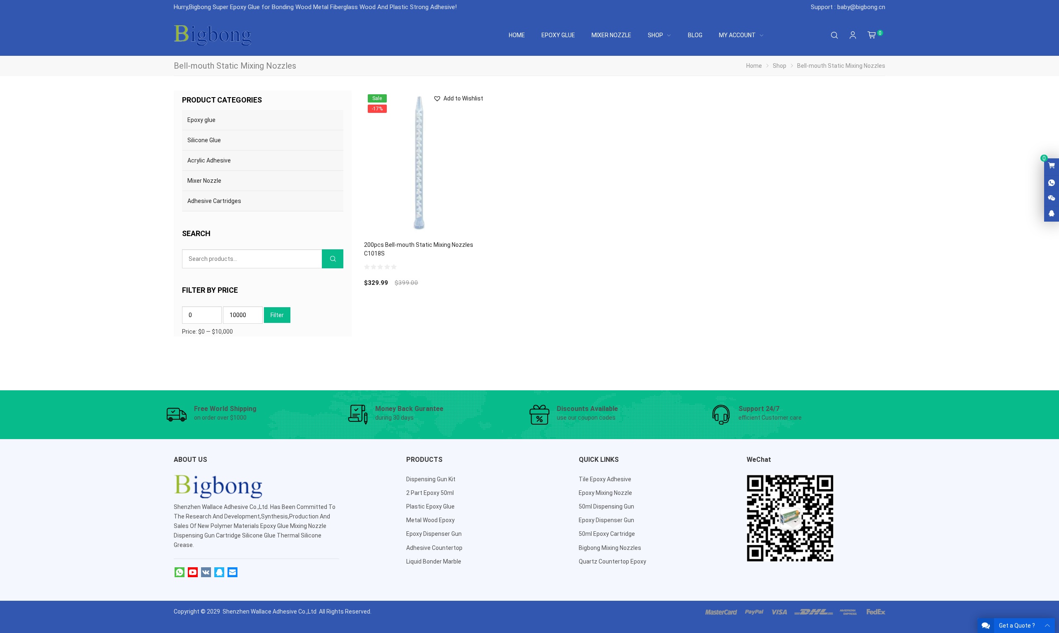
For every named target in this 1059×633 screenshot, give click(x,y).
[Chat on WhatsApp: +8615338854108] (1051, 183)
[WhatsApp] (179, 572)
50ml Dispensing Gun (606, 506)
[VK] (206, 572)
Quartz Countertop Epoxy (612, 561)
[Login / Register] (853, 35)
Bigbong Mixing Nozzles (610, 548)
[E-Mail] (232, 572)
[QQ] (219, 572)
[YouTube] (193, 572)
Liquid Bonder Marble (433, 561)
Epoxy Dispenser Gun (434, 533)
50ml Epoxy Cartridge (607, 533)
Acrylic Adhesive (209, 160)
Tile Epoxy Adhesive (605, 479)
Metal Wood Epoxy (430, 520)
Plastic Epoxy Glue (430, 506)
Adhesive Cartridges (214, 201)
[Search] (834, 35)
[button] (458, 98)
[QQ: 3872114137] (1051, 213)
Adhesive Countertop (434, 548)
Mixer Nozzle (204, 180)
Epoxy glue (201, 120)
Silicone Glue (204, 140)
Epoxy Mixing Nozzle (605, 493)
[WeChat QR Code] (1051, 198)
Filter (277, 315)
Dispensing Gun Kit (430, 479)
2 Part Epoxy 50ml (430, 493)
